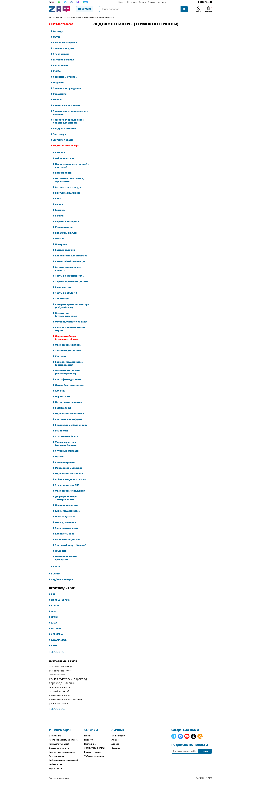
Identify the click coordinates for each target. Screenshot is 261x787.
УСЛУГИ (55, 573)
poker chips (66, 666)
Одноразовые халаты (68, 344)
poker (56, 666)
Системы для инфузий (68, 419)
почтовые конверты (59, 687)
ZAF (53, 594)
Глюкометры (63, 287)
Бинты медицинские (67, 192)
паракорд (80, 679)
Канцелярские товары (66, 105)
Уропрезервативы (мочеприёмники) (66, 444)
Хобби (57, 71)
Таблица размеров (94, 756)
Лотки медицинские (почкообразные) (67, 372)
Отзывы (151, 2)
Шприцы (60, 209)
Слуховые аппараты (67, 450)
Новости (88, 739)
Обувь (56, 36)
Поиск (87, 735)
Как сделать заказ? (59, 744)
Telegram (173, 736)
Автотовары (60, 65)
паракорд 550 (58, 683)
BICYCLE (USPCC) (60, 599)
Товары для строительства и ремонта (70, 113)
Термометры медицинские (71, 281)
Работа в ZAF (55, 764)
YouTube (186, 736)
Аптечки (60, 390)
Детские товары (63, 139)
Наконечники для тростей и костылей (72, 166)
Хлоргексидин (64, 227)
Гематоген (61, 430)
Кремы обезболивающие (70, 261)
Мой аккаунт (118, 735)
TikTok (193, 736)
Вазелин (60, 152)
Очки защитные (65, 516)
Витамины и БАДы (66, 232)
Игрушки (58, 82)
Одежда (58, 31)
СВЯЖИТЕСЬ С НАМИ (94, 748)
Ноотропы (61, 244)
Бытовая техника (63, 59)
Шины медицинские (67, 510)
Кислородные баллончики (71, 424)
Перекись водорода (67, 221)
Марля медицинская (67, 539)
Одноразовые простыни (69, 413)
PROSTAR (56, 628)
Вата (58, 198)
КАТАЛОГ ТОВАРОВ (55, 17)
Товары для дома (63, 48)
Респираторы (63, 407)
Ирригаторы (62, 396)
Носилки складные (66, 505)
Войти (198, 11)
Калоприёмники (64, 533)
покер (72, 683)
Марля (59, 204)
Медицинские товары (73, 17)
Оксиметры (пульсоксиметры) (66, 314)
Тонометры (62, 298)
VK (180, 736)
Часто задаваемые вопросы (63, 739)
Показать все (57, 651)
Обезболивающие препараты (66, 558)
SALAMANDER (58, 639)
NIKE (53, 611)
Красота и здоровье (65, 42)
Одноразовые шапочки (69, 473)
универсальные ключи (59, 695)
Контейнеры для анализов (71, 255)
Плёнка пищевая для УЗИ (70, 479)
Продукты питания (64, 128)
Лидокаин (61, 550)
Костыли (60, 356)
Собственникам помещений (63, 760)
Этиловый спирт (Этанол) (70, 545)
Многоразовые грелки (68, 467)
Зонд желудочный (66, 527)
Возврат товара (92, 752)
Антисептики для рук (68, 187)
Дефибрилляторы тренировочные (66, 498)
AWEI (54, 645)
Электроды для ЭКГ (67, 485)
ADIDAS (55, 605)
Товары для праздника (67, 88)
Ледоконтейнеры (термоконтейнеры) (67, 338)
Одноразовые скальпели (70, 490)
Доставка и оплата (59, 748)
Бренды (121, 2)
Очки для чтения (65, 522)
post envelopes (56, 670)
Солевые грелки (65, 462)
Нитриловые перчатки (68, 402)
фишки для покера (58, 703)
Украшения (59, 93)
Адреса (115, 744)
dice (51, 666)
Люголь (59, 238)
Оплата (142, 2)
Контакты (161, 2)
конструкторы (60, 679)
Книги (56, 566)
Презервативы (63, 172)
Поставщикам (56, 756)
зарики (69, 670)
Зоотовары (59, 134)
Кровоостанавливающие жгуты (70, 329)
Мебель (57, 99)
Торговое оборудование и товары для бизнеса (68, 121)
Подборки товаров (62, 579)
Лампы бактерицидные (69, 385)
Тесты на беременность (69, 275)
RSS (200, 736)
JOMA (54, 622)
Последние (90, 744)
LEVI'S (54, 616)
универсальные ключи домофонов (65, 699)
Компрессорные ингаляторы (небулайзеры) (72, 306)
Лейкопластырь (64, 158)
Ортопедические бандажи (71, 321)
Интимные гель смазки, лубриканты (69, 180)
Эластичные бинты (66, 436)
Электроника (61, 53)
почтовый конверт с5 (59, 691)
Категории (132, 2)
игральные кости (57, 674)
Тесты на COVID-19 (66, 292)
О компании (55, 735)
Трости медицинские (68, 350)
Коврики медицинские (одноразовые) (69, 363)
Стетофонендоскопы (68, 379)
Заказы (115, 739)
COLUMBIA (57, 634)
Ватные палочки (65, 249)
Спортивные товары (65, 76)
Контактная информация (62, 752)
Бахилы (59, 215)
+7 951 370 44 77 (204, 2)
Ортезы (59, 456)
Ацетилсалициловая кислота (68, 269)
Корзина (115, 748)
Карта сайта (55, 768)
